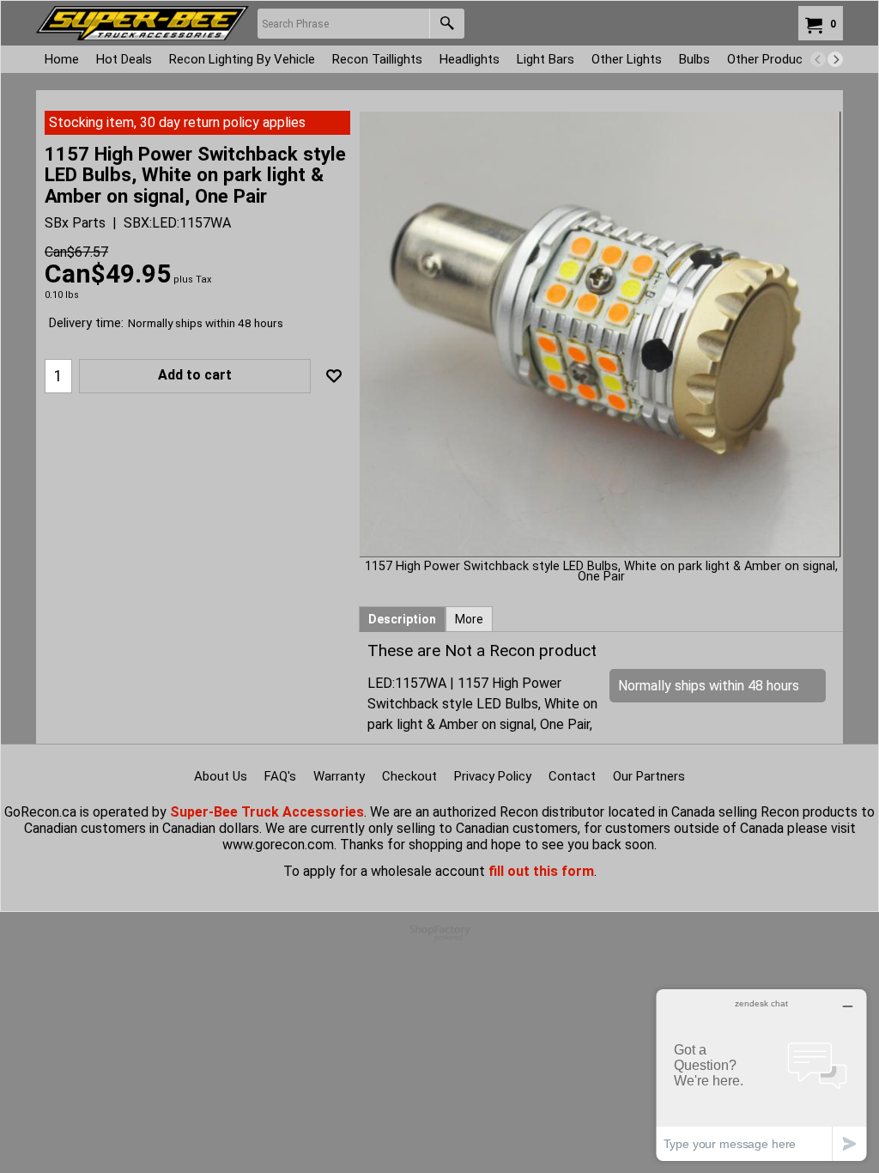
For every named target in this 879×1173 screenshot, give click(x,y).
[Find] (446, 24)
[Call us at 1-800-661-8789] (142, 23)
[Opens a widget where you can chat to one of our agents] (761, 1074)
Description (402, 619)
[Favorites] (334, 376)
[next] (835, 59)
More (469, 619)
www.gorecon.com (278, 844)
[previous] (818, 59)
